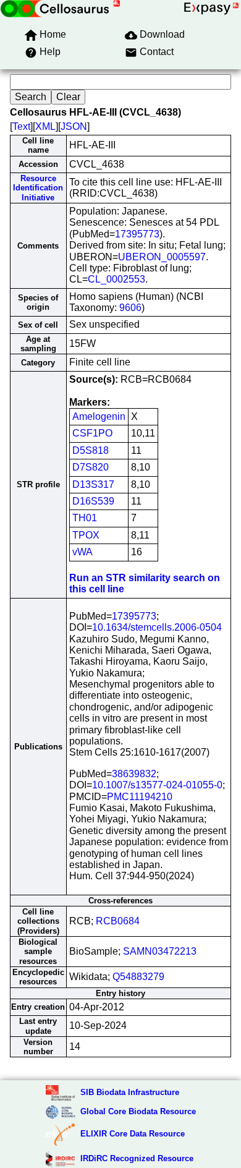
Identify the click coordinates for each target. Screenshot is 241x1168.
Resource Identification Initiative (38, 188)
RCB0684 (118, 921)
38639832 (134, 774)
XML (45, 126)
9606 (130, 307)
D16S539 (93, 501)
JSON (74, 126)
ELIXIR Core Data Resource (132, 1133)
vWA (82, 552)
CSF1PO (92, 433)
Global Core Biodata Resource (138, 1111)
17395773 (137, 234)
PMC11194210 (139, 796)
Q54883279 (138, 976)
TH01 (84, 518)
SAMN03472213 (160, 951)
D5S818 (90, 450)
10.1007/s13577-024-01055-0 (157, 785)
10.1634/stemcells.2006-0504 (157, 627)
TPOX (85, 535)
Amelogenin (98, 416)
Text (21, 126)
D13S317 (93, 484)
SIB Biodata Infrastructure (129, 1092)
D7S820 (90, 467)
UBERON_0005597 (162, 257)
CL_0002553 (116, 279)
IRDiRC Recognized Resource (136, 1158)
